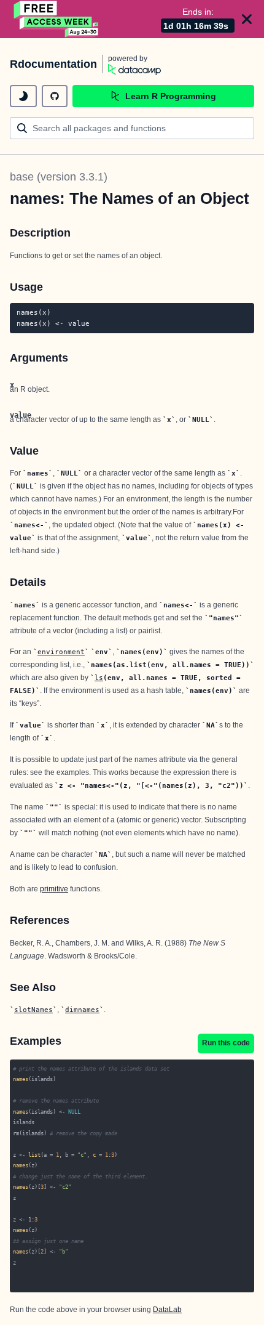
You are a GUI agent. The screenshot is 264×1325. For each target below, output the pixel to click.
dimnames (82, 1009)
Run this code (226, 1043)
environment (61, 651)
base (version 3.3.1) (58, 177)
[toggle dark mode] (23, 96)
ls (99, 677)
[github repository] (55, 96)
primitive (54, 889)
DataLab (167, 1309)
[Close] (247, 19)
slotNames (33, 1009)
